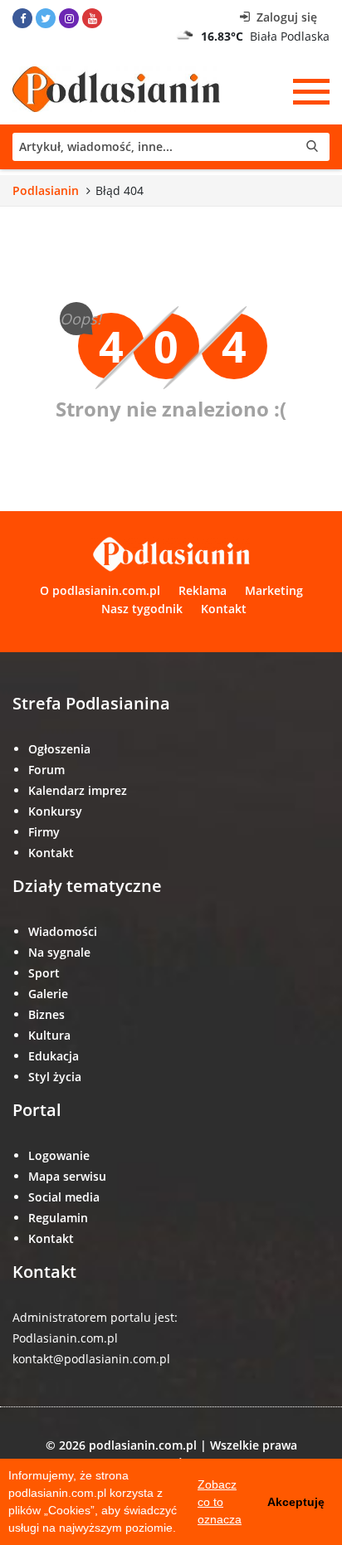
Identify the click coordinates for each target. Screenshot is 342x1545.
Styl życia (54, 1076)
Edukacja (53, 1056)
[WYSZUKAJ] (171, 147)
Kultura (49, 1035)
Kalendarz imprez (77, 790)
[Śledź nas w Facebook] (22, 18)
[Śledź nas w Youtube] (92, 18)
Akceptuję (296, 1501)
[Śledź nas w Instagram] (69, 18)
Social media (64, 1197)
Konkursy (55, 811)
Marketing (274, 590)
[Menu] (311, 91)
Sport (44, 973)
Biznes (46, 1014)
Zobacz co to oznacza (220, 1502)
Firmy (44, 832)
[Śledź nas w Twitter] (46, 18)
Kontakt (224, 609)
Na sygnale (59, 952)
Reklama (202, 590)
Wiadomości (62, 931)
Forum (46, 769)
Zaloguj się (285, 17)
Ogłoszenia (59, 749)
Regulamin (58, 1218)
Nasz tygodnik (142, 609)
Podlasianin (45, 190)
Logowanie (59, 1155)
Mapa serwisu (67, 1176)
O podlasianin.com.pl (100, 590)
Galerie (48, 994)
